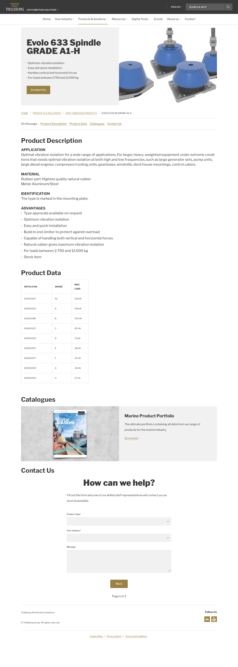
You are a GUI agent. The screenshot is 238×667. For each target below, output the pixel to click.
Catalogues (97, 123)
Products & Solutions (47, 113)
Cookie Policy (96, 636)
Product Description (53, 123)
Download (131, 438)
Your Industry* (74, 530)
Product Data (78, 123)
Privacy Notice (114, 636)
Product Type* (74, 514)
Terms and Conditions (136, 636)
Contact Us (38, 90)
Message (71, 547)
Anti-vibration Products (81, 113)
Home (24, 113)
